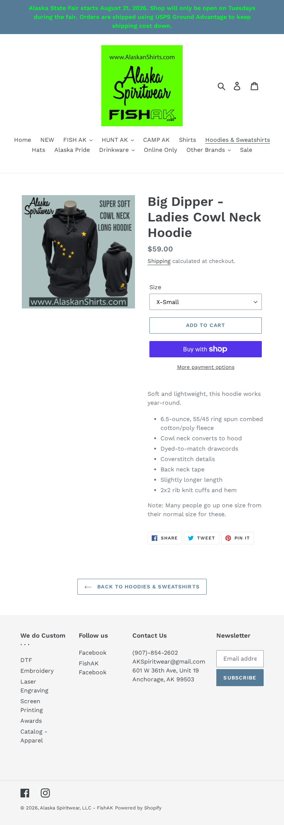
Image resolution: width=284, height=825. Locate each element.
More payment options (205, 367)
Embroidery (37, 670)
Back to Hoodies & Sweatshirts (147, 586)
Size (155, 287)
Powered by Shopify (138, 808)
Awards (31, 720)
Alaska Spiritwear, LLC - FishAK (76, 808)
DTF (26, 660)
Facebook (92, 652)
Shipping (159, 261)
